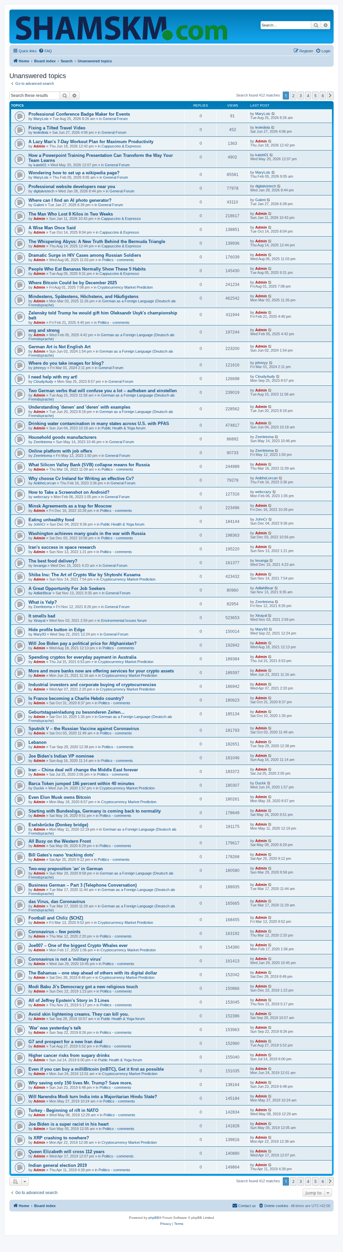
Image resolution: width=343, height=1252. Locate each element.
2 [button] (293, 96)
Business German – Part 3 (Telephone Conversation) (82, 885)
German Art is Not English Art (59, 346)
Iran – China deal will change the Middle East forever (83, 769)
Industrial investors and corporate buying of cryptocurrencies (92, 684)
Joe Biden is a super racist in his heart (68, 1124)
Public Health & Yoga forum (123, 428)
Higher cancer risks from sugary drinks (69, 1055)
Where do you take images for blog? (66, 363)
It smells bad (41, 615)
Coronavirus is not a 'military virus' (64, 959)
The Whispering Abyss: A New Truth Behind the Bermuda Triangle (96, 241)
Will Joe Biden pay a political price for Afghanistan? (82, 643)
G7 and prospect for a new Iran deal (65, 1041)
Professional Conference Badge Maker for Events (79, 114)
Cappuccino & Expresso (121, 146)
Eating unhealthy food (51, 519)
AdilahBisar (42, 593)
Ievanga (40, 565)
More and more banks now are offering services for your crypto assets (101, 670)
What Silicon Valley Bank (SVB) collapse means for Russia (89, 464)
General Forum (115, 119)
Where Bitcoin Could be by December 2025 (72, 282)
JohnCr (39, 524)
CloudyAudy (43, 381)
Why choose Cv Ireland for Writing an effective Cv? (81, 478)
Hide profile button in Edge (56, 629)
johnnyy (39, 368)
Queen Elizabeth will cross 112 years (66, 1151)
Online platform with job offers (60, 451)
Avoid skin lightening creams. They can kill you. (78, 1014)
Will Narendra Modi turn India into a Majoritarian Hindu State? (92, 1096)
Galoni (38, 205)
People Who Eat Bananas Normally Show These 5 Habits (87, 269)
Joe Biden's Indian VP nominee (61, 756)
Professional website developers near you (71, 186)
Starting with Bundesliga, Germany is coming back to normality (94, 811)
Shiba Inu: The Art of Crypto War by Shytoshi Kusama (84, 574)
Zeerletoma (42, 442)
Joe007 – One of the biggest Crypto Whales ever (78, 945)
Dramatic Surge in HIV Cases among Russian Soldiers (84, 255)
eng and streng (44, 330)
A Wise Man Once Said (52, 227)
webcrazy (41, 497)
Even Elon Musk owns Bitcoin (59, 797)
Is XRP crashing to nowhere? (58, 1137)
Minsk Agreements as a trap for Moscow (70, 506)
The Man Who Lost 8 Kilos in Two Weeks (70, 214)
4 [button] (308, 96)
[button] (330, 96)
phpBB (153, 1217)
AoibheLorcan (44, 483)
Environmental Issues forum (124, 620)
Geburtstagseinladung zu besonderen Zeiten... (76, 712)
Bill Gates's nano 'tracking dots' (61, 854)
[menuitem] (45, 51)
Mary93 (39, 634)
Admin (39, 146)
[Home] (123, 26)
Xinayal (39, 620)
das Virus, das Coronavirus (56, 901)
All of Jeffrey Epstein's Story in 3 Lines (68, 1000)
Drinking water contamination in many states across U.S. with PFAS (98, 423)
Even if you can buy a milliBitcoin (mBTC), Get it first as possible (96, 1069)
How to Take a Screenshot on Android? (69, 492)
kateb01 (40, 165)
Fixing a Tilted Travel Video (56, 127)
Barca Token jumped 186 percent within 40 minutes (81, 783)
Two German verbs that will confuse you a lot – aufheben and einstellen (102, 390)
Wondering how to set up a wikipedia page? (74, 172)
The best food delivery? (52, 560)
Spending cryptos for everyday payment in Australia (82, 657)
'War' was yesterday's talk (54, 1027)
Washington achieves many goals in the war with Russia (86, 533)
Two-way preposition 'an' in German (65, 868)
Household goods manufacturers (62, 437)
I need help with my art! (52, 376)
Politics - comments (118, 260)
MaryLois (41, 119)
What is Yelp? (42, 602)
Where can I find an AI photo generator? (70, 200)
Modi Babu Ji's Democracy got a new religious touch (83, 986)
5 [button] (315, 96)
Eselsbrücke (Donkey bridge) (58, 824)
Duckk (38, 788)
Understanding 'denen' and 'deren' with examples (79, 407)
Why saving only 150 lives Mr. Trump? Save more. (80, 1082)
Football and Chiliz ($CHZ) (55, 917)
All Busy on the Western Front (59, 841)
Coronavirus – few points (54, 931)
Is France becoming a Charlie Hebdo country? (76, 698)
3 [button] (300, 96)
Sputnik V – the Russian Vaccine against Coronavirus (83, 728)
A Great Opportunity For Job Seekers (66, 588)
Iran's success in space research (62, 547)
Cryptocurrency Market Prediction (125, 287)
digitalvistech (43, 191)
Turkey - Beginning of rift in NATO (63, 1110)
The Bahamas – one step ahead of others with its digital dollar (92, 972)
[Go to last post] (273, 114)
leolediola (40, 132)
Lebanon (37, 742)
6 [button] (323, 96)
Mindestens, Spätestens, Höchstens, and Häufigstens (83, 296)
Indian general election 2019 (57, 1165)
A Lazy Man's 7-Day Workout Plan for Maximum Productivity (90, 141)
